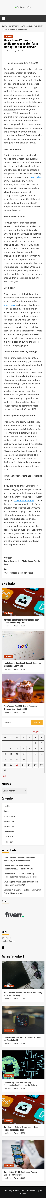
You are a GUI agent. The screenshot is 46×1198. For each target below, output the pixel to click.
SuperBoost (9, 305)
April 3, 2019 (18, 51)
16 (41, 754)
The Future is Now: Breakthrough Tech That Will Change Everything (23, 664)
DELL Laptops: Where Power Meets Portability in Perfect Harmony (19, 859)
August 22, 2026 (19, 669)
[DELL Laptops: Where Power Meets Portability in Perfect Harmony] (23, 975)
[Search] (42, 18)
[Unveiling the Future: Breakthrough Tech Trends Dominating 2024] (23, 602)
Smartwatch (9, 832)
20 (23, 759)
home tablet (36, 177)
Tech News (8, 36)
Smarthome (9, 821)
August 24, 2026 (19, 626)
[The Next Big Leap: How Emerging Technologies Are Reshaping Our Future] (23, 1064)
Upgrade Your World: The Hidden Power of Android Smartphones (22, 891)
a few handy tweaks (24, 500)
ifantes (6, 811)
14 (29, 754)
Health (6, 806)
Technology (8, 842)
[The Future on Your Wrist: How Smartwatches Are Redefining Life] (23, 1020)
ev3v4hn (8, 51)
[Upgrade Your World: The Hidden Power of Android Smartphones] (23, 1154)
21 (29, 759)
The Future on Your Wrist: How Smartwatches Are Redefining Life (18, 867)
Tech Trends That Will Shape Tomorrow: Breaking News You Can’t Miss (21, 708)
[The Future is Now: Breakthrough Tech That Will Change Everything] (23, 645)
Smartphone (9, 827)
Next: (18, 571)
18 (11, 759)
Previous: (22, 561)
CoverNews (31, 1190)
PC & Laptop (9, 816)
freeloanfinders (8, 941)
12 (17, 754)
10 (5, 754)
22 (35, 759)
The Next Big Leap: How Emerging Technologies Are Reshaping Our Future (20, 875)
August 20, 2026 (19, 712)
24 (5, 765)
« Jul (4, 776)
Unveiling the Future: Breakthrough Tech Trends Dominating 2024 (21, 621)
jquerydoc (6, 938)
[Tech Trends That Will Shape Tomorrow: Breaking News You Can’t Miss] (23, 688)
